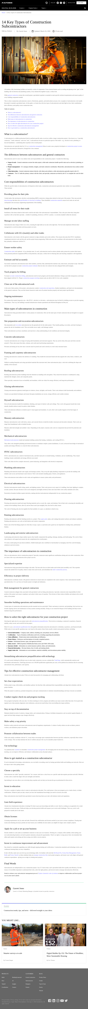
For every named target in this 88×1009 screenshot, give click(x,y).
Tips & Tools (42, 984)
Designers (28, 984)
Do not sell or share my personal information (30, 999)
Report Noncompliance (20, 1001)
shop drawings (8, 200)
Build (3, 977)
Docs (3, 980)
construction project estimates (30, 266)
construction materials (56, 200)
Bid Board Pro (58, 853)
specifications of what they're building (30, 200)
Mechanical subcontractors (11, 440)
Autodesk (17, 749)
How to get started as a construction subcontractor (21, 128)
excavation (18, 325)
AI (12, 980)
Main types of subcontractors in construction (20, 119)
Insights (14, 984)
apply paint (44, 519)
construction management (36, 146)
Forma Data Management (69, 853)
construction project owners (74, 146)
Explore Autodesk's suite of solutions (48, 873)
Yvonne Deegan (9, 960)
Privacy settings (14, 999)
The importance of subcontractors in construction (21, 121)
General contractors (30, 977)
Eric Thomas (51, 960)
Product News (42, 977)
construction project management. (36, 749)
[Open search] (85, 8)
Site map (29, 1001)
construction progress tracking (31, 278)
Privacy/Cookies (6, 999)
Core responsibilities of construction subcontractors (22, 117)
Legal (12, 1001)
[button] (22, 8)
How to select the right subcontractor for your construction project (26, 123)
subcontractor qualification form (22, 627)
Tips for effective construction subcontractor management (23, 125)
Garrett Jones (23, 31)
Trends (41, 980)
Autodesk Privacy (6, 1001)
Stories (41, 987)
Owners (27, 987)
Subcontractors (29, 980)
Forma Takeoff (14, 855)
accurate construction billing (17, 276)
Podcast (41, 990)
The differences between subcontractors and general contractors (25, 114)
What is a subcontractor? (14, 112)
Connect (14, 987)
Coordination (5, 987)
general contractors (13, 95)
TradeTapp (57, 660)
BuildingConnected (16, 977)
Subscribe (80, 2)
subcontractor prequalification (39, 621)
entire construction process (60, 569)
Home (3, 12)
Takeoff (4, 984)
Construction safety (9, 251)
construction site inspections (46, 288)
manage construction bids (41, 855)
